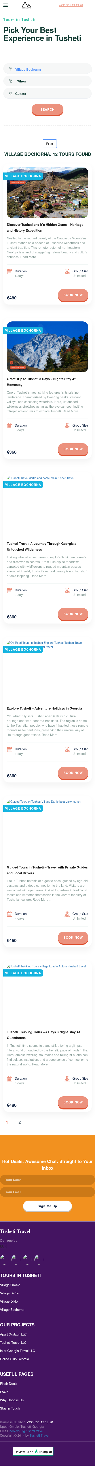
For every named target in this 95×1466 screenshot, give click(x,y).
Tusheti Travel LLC (13, 1342)
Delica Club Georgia (14, 1358)
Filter (49, 143)
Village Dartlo (9, 1293)
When (21, 81)
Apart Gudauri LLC (13, 1334)
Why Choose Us (12, 1400)
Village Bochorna (12, 1309)
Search (47, 109)
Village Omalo (10, 1284)
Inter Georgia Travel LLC (17, 1350)
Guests (20, 93)
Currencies (8, 1240)
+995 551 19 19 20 (71, 5)
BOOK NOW (73, 295)
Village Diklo (9, 1301)
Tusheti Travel (39, 1435)
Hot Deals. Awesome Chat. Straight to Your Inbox (47, 1164)
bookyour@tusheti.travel (27, 1431)
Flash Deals (8, 1383)
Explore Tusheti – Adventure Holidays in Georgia (44, 708)
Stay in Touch (10, 1408)
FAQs (4, 1391)
